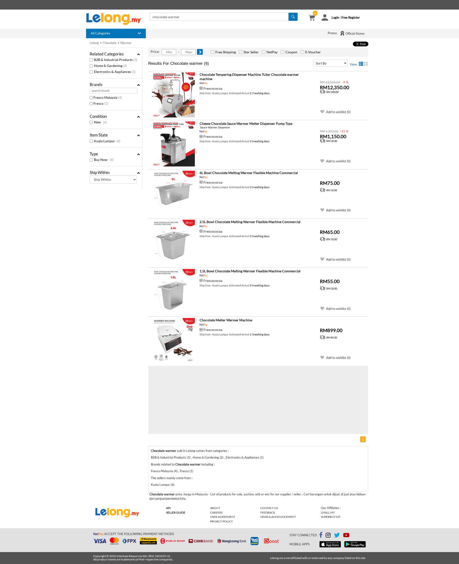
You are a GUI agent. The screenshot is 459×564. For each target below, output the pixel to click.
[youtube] (346, 536)
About (215, 508)
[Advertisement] (203, 399)
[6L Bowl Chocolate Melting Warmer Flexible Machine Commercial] (173, 193)
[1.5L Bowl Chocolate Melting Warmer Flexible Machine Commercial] (173, 291)
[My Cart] (312, 18)
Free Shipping (225, 52)
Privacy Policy (221, 521)
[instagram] (328, 536)
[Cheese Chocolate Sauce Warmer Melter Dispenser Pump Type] (173, 144)
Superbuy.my (331, 517)
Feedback (267, 512)
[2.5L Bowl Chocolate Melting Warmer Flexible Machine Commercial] (173, 242)
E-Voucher (313, 52)
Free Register (350, 17)
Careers (216, 512)
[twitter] (337, 536)
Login (335, 17)
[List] (361, 64)
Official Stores (355, 33)
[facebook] (320, 535)
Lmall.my (328, 512)
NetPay (272, 52)
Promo (332, 33)
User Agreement (222, 517)
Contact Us (269, 508)
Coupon (291, 52)
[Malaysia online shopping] (116, 18)
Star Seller (251, 52)
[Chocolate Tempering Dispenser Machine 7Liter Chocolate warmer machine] (173, 95)
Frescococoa (212, 88)
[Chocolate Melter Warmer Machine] (173, 340)
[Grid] (366, 64)
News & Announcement (278, 517)
